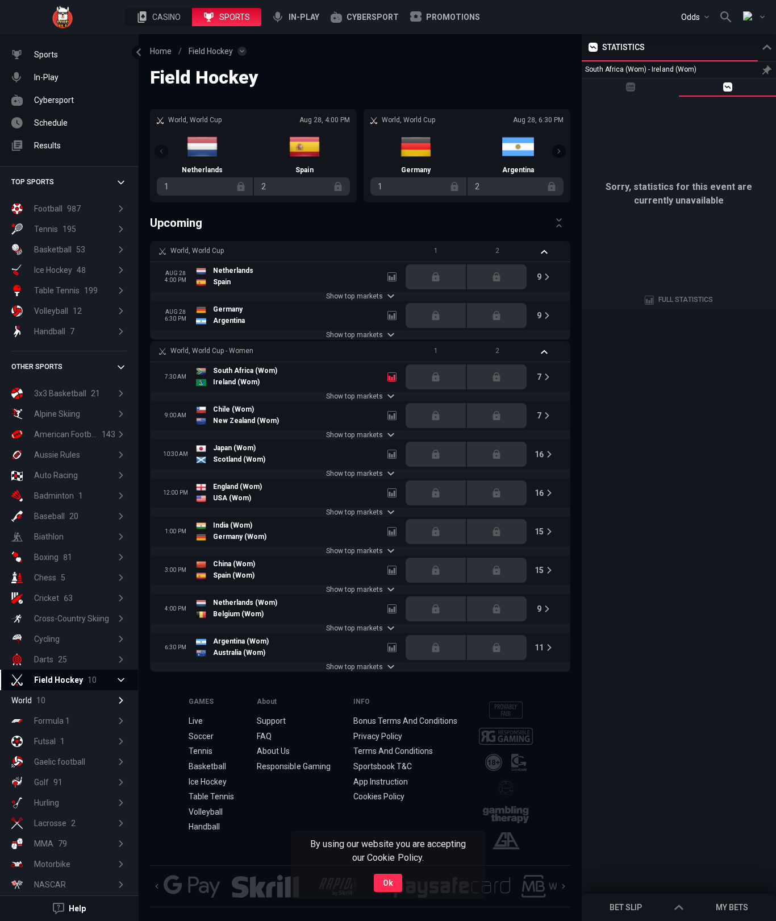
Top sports (32, 182)
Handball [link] (204, 826)
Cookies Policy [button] (378, 796)
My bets (732, 907)
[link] (62, 17)
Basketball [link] (207, 766)
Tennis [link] (200, 751)
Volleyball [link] (206, 811)
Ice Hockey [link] (208, 781)
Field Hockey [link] (211, 51)
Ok (388, 882)
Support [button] (271, 720)
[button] (158, 17)
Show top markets (354, 296)
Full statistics (685, 300)
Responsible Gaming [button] (293, 766)
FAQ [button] (264, 736)
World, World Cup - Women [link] (211, 351)
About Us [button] (273, 751)
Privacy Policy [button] (377, 736)
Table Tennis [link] (211, 796)
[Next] (559, 151)
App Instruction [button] (380, 781)
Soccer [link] (201, 736)
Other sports (36, 367)
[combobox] (695, 17)
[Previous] (161, 151)
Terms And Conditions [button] (393, 751)
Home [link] (161, 51)
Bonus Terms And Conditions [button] (405, 720)
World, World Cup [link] (197, 251)
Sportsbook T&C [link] (382, 766)
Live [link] (196, 720)
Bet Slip (626, 907)
